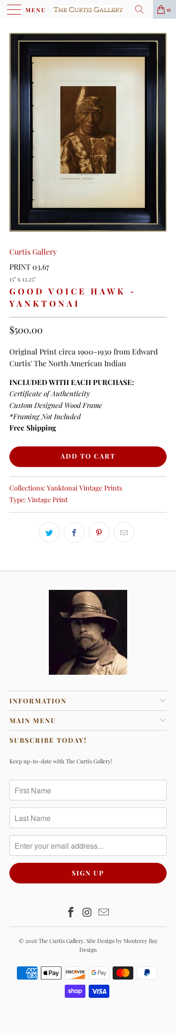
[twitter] (49, 532)
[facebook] (74, 532)
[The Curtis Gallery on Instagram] (88, 912)
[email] (124, 532)
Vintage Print (48, 499)
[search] (142, 9)
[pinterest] (99, 532)
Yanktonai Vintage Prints (84, 487)
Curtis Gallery (33, 251)
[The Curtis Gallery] (88, 9)
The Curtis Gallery (61, 940)
